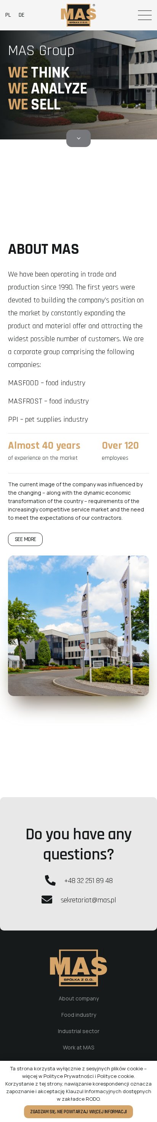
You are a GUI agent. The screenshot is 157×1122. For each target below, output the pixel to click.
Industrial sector (78, 1031)
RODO (92, 1098)
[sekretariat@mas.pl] (50, 900)
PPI (13, 419)
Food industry (78, 1014)
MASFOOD (23, 383)
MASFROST (25, 401)
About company (79, 998)
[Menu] (145, 15)
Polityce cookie (115, 1076)
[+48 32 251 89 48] (54, 880)
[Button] (78, 138)
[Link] (78, 15)
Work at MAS (78, 1047)
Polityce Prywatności (68, 1076)
